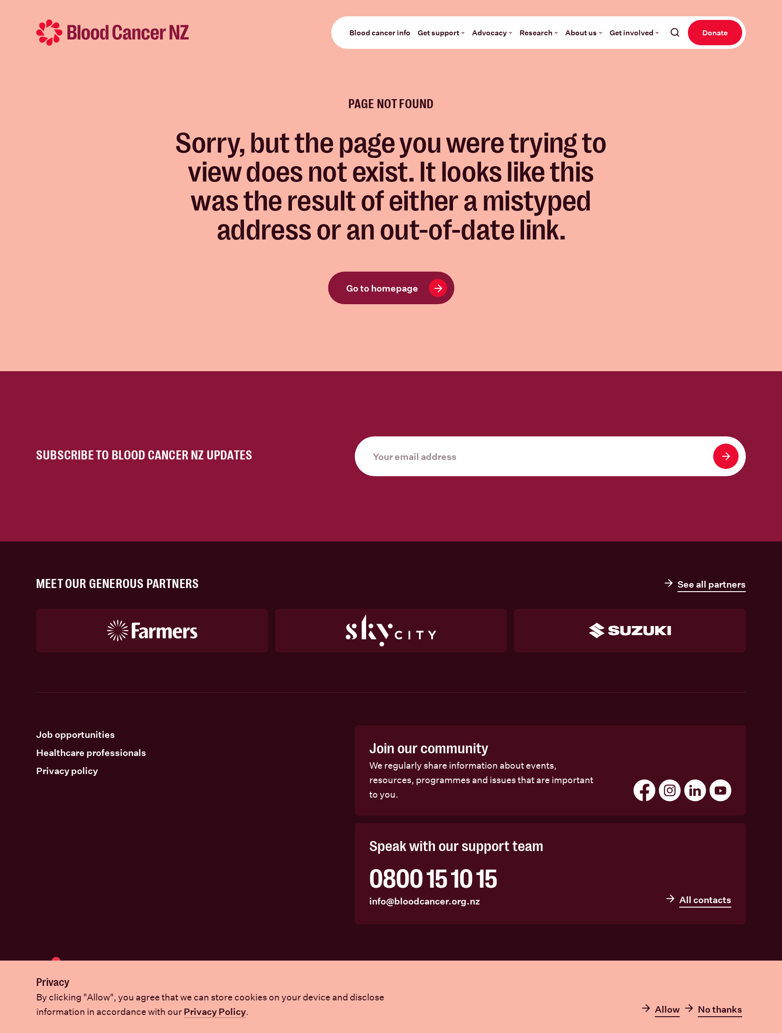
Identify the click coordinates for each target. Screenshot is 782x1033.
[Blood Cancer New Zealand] (112, 32)
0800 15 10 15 (433, 879)
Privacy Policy (215, 1011)
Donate (715, 32)
